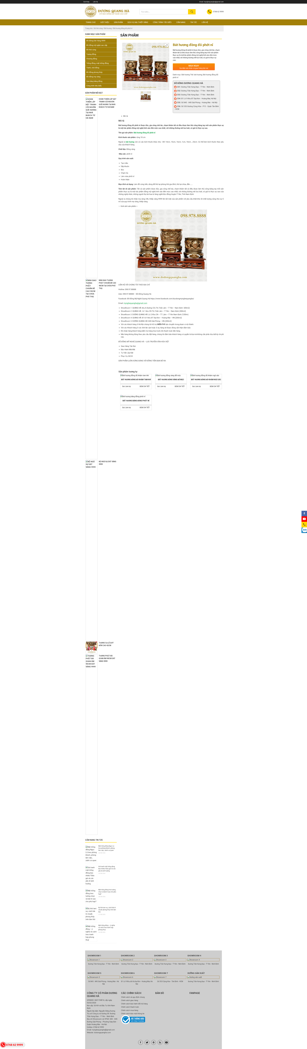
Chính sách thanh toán (130, 1007)
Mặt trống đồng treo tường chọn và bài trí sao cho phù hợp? (107, 892)
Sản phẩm (118, 22)
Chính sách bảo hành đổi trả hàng (134, 1004)
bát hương (198, 75)
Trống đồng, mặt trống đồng (97, 63)
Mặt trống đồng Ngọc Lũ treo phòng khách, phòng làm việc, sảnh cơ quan (106, 848)
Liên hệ (95, 2)
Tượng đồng (91, 54)
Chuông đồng (91, 59)
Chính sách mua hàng (129, 1010)
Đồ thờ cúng (98, 28)
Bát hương (108, 28)
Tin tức (193, 22)
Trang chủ (91, 22)
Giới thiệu (86, 2)
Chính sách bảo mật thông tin (132, 1014)
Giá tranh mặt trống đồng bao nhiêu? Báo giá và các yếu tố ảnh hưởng (107, 869)
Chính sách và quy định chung (133, 997)
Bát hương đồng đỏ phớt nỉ (144, 133)
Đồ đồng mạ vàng (93, 77)
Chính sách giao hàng (129, 1000)
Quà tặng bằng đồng (94, 81)
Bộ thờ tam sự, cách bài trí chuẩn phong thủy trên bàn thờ (107, 910)
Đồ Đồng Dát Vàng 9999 (95, 41)
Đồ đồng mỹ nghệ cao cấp (96, 45)
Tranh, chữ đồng (92, 68)
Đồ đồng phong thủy (94, 72)
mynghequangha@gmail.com (214, 2)
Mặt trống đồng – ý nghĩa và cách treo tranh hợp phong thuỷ (106, 928)
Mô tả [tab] (125, 116)
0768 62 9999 (98, 1027)
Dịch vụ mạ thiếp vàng (138, 22)
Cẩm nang (180, 22)
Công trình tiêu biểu (162, 22)
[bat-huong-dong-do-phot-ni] (145, 96)
